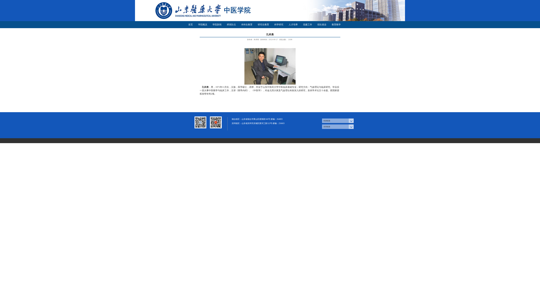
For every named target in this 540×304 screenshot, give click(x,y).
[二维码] (208, 133)
